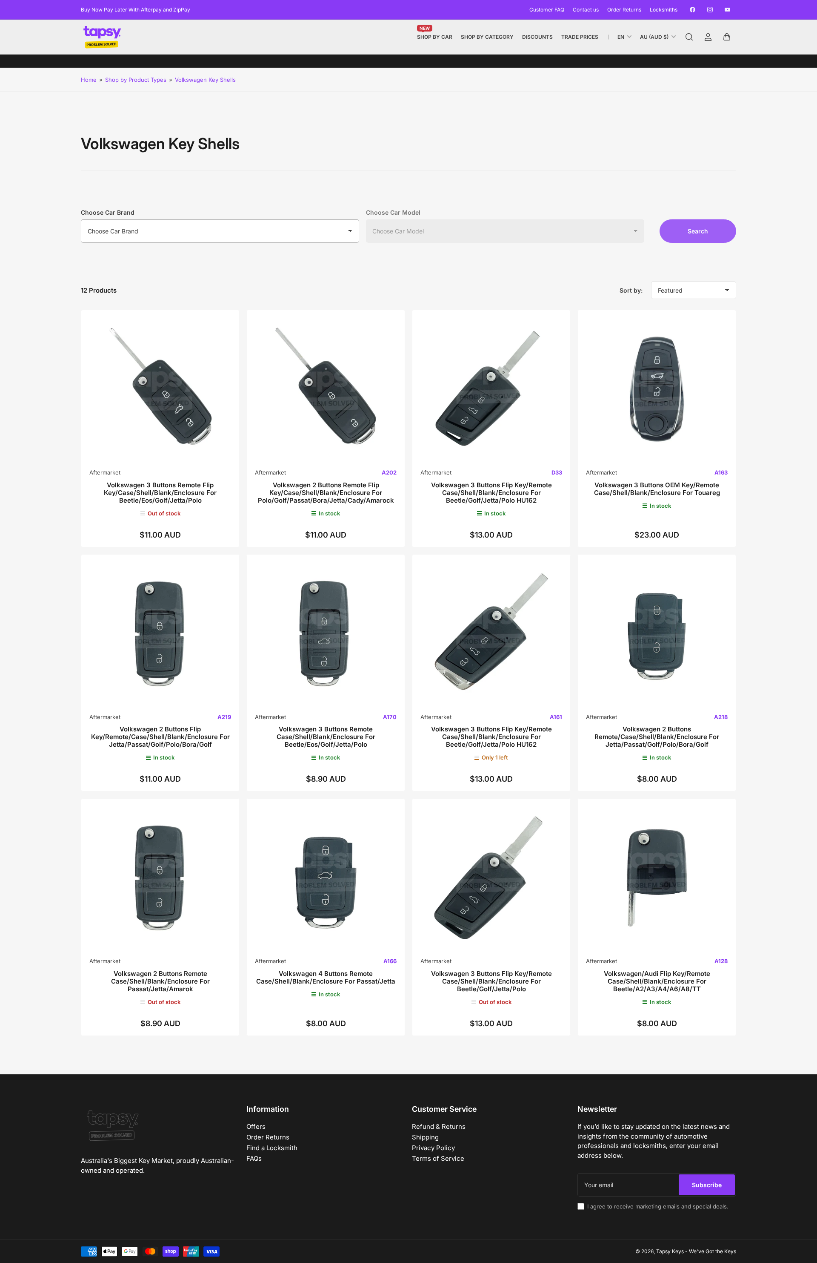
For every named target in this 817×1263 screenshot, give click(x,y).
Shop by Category (487, 37)
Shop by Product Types (135, 79)
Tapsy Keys (670, 1251)
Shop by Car (434, 35)
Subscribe (707, 1184)
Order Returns (624, 9)
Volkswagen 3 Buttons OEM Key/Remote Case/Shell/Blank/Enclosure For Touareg (657, 489)
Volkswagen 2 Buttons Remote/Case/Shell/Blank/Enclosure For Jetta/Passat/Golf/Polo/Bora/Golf (656, 736)
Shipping (425, 1137)
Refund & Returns (439, 1126)
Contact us (586, 9)
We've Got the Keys (712, 1251)
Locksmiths (663, 9)
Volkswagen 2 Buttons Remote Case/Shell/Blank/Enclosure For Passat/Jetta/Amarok (160, 981)
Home (89, 79)
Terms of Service (438, 1158)
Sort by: (631, 290)
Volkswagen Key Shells (205, 79)
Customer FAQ (546, 9)
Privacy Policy (433, 1148)
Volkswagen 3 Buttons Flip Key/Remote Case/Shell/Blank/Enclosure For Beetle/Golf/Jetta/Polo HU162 (491, 492)
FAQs (254, 1158)
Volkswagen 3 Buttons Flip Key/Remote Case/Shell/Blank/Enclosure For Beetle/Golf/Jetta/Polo (491, 981)
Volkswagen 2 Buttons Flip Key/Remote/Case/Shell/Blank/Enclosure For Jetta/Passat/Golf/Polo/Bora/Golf (160, 736)
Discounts (537, 37)
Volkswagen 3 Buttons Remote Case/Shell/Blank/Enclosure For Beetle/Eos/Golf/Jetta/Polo (326, 736)
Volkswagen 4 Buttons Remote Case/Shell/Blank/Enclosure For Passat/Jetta (325, 977)
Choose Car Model (393, 212)
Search (698, 231)
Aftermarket (104, 472)
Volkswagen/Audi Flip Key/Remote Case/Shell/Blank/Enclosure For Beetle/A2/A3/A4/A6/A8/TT (657, 981)
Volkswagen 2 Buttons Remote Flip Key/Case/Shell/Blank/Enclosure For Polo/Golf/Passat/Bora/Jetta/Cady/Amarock (326, 492)
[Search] (689, 37)
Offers (256, 1126)
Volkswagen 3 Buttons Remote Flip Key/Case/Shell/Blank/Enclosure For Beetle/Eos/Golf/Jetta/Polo (160, 492)
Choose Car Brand (107, 212)
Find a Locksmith (271, 1148)
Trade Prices (579, 37)
